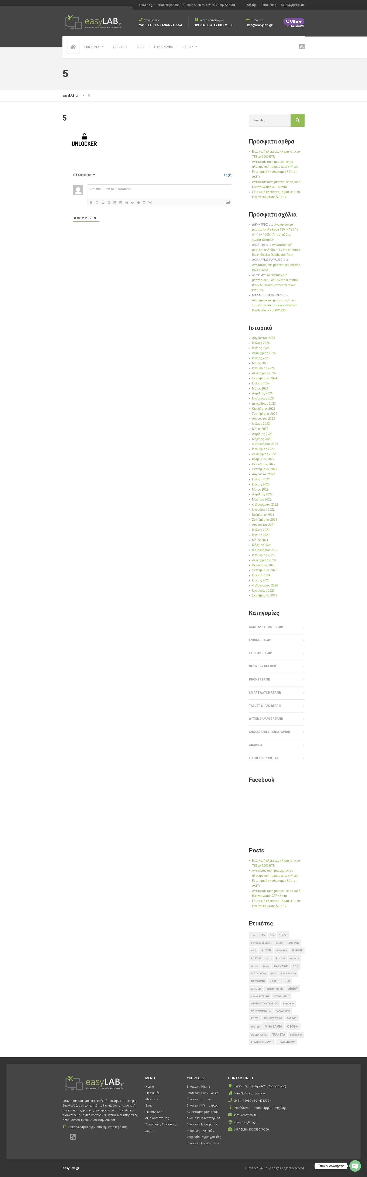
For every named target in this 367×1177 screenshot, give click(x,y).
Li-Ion (280, 958)
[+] (150, 202)
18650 (283, 935)
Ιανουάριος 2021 (263, 555)
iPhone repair (260, 640)
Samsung (258, 981)
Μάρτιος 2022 (261, 499)
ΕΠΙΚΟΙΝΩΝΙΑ (163, 47)
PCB (295, 966)
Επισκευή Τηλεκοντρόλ (203, 1143)
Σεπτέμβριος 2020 (264, 570)
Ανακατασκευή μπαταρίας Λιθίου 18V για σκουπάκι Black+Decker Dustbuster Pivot (276, 250)
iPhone (297, 950)
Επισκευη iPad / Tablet (202, 1093)
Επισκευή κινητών (199, 1099)
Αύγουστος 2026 (263, 338)
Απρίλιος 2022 (262, 494)
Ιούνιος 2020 (261, 580)
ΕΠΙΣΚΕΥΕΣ (91, 47)
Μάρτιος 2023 (261, 439)
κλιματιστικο (273, 1018)
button (293, 942)
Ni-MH (254, 966)
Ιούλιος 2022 (261, 479)
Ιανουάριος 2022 (263, 509)
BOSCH (279, 943)
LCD (268, 958)
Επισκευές (268, 5)
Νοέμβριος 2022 (263, 459)
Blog (148, 1105)
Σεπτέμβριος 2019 (264, 595)
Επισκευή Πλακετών (200, 1131)
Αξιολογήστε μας (293, 5)
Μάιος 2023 (260, 428)
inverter (281, 950)
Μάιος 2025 (260, 363)
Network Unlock (262, 666)
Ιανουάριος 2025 (263, 368)
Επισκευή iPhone (198, 1086)
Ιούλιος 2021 (261, 530)
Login (227, 175)
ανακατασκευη (260, 996)
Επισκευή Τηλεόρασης (202, 1124)
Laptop (256, 958)
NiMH (266, 966)
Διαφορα (255, 745)
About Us (151, 1099)
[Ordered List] (115, 202)
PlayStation (258, 973)
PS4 (273, 973)
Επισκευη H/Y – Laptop (203, 1105)
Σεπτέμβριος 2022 (264, 469)
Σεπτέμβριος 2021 (264, 519)
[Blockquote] (127, 202)
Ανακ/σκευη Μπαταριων (203, 1118)
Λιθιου (293, 988)
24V (272, 935)
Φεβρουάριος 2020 (265, 585)
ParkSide (281, 966)
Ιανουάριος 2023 (263, 449)
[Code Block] (133, 202)
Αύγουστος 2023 (263, 418)
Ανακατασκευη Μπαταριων (269, 732)
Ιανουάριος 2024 (263, 398)
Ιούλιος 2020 (261, 575)
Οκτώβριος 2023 (263, 408)
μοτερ (255, 1026)
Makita (294, 958)
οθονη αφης (259, 1035)
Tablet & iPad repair (265, 705)
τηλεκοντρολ (286, 1042)
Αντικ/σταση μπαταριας (202, 1112)
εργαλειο (288, 1003)
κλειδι (255, 1018)
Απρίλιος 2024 (262, 393)
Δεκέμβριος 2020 (264, 560)
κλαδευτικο (283, 1011)
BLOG (141, 47)
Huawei (266, 950)
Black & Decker (261, 943)
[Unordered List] (121, 202)
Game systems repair (266, 627)
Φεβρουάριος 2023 (265, 444)
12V (253, 935)
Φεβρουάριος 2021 (265, 550)
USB (287, 981)
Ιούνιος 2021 (261, 535)
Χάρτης (251, 5)
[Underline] (103, 202)
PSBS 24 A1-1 (288, 973)
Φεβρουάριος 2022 (265, 504)
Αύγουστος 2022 (263, 474)
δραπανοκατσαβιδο (264, 1003)
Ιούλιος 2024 (261, 383)
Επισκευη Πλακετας (263, 758)
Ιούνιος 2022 (261, 484)
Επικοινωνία (153, 1112)
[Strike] (109, 202)
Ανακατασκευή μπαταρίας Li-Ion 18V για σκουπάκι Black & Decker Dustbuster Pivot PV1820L (274, 305)
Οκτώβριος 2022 (263, 464)
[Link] (139, 202)
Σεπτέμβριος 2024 (264, 378)
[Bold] (91, 202)
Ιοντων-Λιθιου (274, 989)
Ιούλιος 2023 (261, 423)
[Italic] (97, 202)
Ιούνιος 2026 (261, 348)
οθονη (292, 1026)
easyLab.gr (70, 1168)
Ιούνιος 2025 (261, 358)
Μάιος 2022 (260, 489)
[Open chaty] (355, 1164)
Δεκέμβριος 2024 (264, 373)
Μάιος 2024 (260, 388)
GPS (253, 950)
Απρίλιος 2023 (262, 434)
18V (262, 935)
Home (149, 1086)
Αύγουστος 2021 (263, 524)
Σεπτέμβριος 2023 (264, 413)
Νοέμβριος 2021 (263, 514)
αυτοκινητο (281, 996)
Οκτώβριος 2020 (263, 565)
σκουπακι (296, 1035)
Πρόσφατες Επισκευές (160, 1124)
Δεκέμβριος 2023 (264, 403)
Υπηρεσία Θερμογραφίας (204, 1137)
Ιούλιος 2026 (261, 343)
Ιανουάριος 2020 (263, 590)
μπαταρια (273, 1026)
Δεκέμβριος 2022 (264, 454)
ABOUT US (120, 47)
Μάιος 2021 (260, 540)
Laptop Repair (260, 653)
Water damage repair (266, 718)
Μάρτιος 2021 (261, 545)
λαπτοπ (291, 1018)
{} (144, 202)
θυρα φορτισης (261, 1010)
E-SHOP (187, 47)
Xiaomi (256, 988)
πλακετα (278, 1034)
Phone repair (259, 679)
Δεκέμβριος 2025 (264, 353)
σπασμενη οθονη (262, 1042)
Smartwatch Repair (265, 692)
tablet (275, 981)
